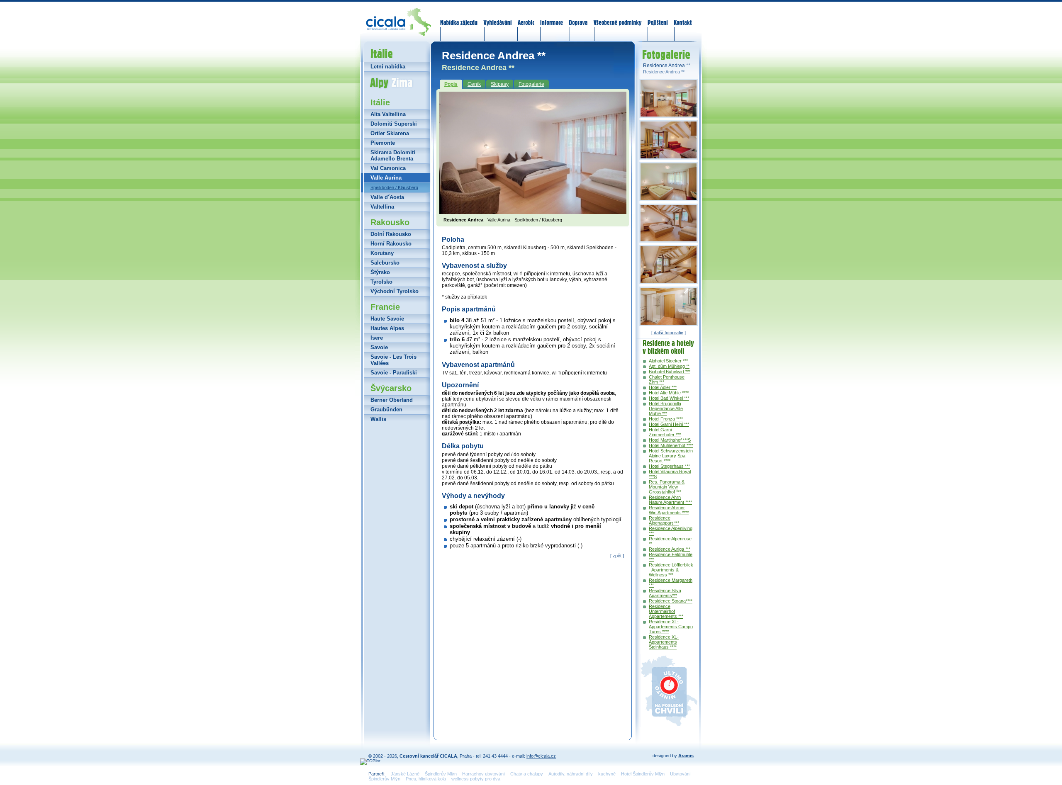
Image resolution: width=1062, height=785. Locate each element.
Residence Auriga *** (669, 549)
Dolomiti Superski (393, 124)
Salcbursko (384, 263)
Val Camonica (388, 168)
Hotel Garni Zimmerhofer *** (665, 432)
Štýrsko (380, 272)
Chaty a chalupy (526, 773)
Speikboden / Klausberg (394, 187)
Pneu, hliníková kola (426, 778)
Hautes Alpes (387, 328)
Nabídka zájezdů (459, 17)
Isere (376, 338)
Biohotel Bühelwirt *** (669, 371)
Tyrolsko (381, 282)
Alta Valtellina (388, 114)
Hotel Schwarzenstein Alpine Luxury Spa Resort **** (671, 455)
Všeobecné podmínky (617, 17)
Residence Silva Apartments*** (665, 593)
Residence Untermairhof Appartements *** (666, 611)
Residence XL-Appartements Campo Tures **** (671, 626)
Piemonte (382, 143)
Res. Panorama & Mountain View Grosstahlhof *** (666, 486)
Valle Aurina (386, 178)
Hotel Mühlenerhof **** (671, 445)
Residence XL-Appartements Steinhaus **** (664, 641)
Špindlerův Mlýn (441, 773)
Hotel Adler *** (663, 387)
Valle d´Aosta (387, 197)
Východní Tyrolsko (394, 291)
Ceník (474, 84)
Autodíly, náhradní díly (570, 773)
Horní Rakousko (391, 244)
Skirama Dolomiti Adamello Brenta (392, 155)
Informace (552, 17)
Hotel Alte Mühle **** (669, 392)
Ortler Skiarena (389, 133)
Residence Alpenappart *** (664, 520)
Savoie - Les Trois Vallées (393, 360)
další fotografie (668, 332)
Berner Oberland (391, 400)
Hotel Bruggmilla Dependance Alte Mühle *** (666, 408)
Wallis (378, 419)
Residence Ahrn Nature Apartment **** (670, 500)
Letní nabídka (387, 66)
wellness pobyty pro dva (475, 778)
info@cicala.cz (541, 755)
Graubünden (386, 409)
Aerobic (526, 17)
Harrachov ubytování (484, 773)
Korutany (382, 253)
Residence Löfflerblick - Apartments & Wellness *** (671, 569)
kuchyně (607, 773)
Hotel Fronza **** (666, 418)
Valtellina (382, 207)
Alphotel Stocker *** (668, 360)
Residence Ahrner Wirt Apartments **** (669, 510)
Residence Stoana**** (670, 600)
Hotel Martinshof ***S (670, 439)
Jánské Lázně (405, 773)
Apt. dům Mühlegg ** (669, 366)
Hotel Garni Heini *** (669, 424)
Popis (451, 84)
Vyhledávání (498, 17)
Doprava (578, 17)
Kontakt (682, 17)
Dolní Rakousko (390, 234)
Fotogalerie (531, 84)
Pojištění (657, 17)
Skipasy (500, 84)
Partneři (376, 773)
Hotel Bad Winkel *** (669, 398)
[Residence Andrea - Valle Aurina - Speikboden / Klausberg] (532, 211)
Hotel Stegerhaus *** (669, 466)
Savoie (379, 347)
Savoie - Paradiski (393, 372)
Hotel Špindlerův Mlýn (643, 773)
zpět (617, 555)
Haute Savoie (387, 319)
